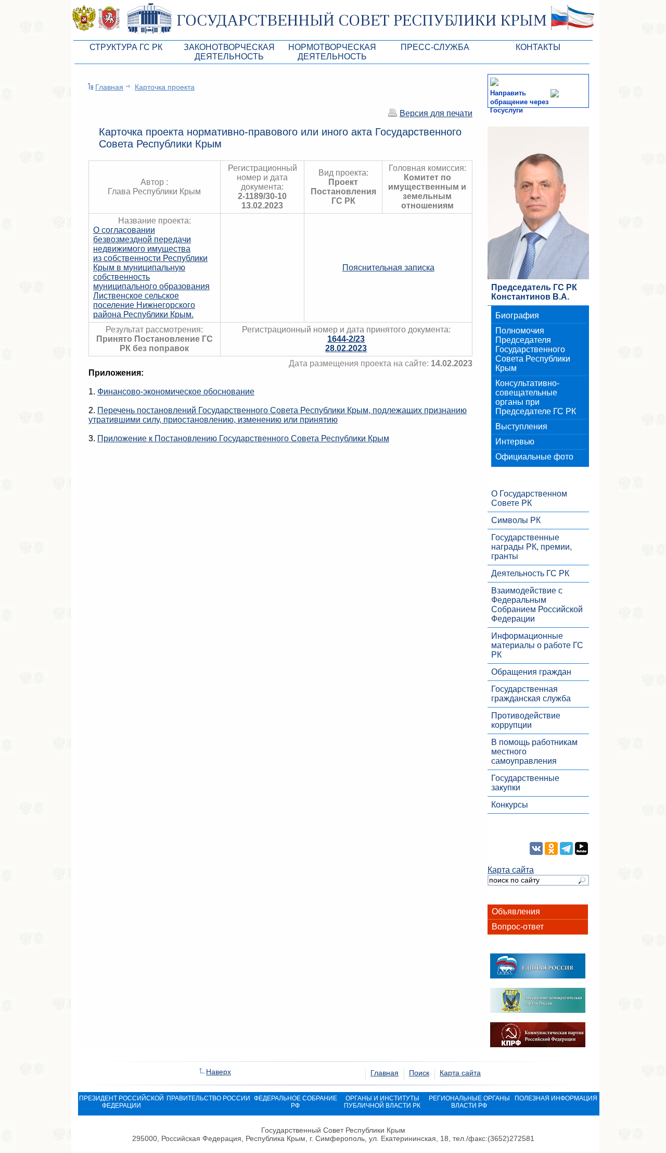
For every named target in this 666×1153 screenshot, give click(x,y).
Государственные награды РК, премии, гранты (531, 547)
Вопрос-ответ (518, 926)
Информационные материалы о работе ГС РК (537, 645)
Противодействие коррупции (525, 720)
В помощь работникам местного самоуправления (534, 751)
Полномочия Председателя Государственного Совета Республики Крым (532, 349)
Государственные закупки (525, 783)
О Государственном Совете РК (529, 498)
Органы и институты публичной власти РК (382, 1102)
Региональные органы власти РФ (469, 1102)
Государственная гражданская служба (531, 694)
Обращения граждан (531, 671)
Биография (517, 315)
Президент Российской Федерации (121, 1102)
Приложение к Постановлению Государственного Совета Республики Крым (243, 438)
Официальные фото (534, 456)
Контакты (538, 47)
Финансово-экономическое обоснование (175, 391)
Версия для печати (436, 113)
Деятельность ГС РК (530, 573)
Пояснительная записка (388, 267)
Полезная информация (556, 1098)
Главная (109, 87)
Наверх (218, 1072)
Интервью (514, 441)
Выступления (521, 426)
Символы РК (516, 520)
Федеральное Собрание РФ (295, 1102)
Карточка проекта (165, 87)
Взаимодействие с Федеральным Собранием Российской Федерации (537, 604)
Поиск (419, 1073)
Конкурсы (509, 804)
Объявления (516, 911)
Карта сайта (511, 869)
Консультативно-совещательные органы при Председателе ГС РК (535, 397)
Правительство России (208, 1098)
